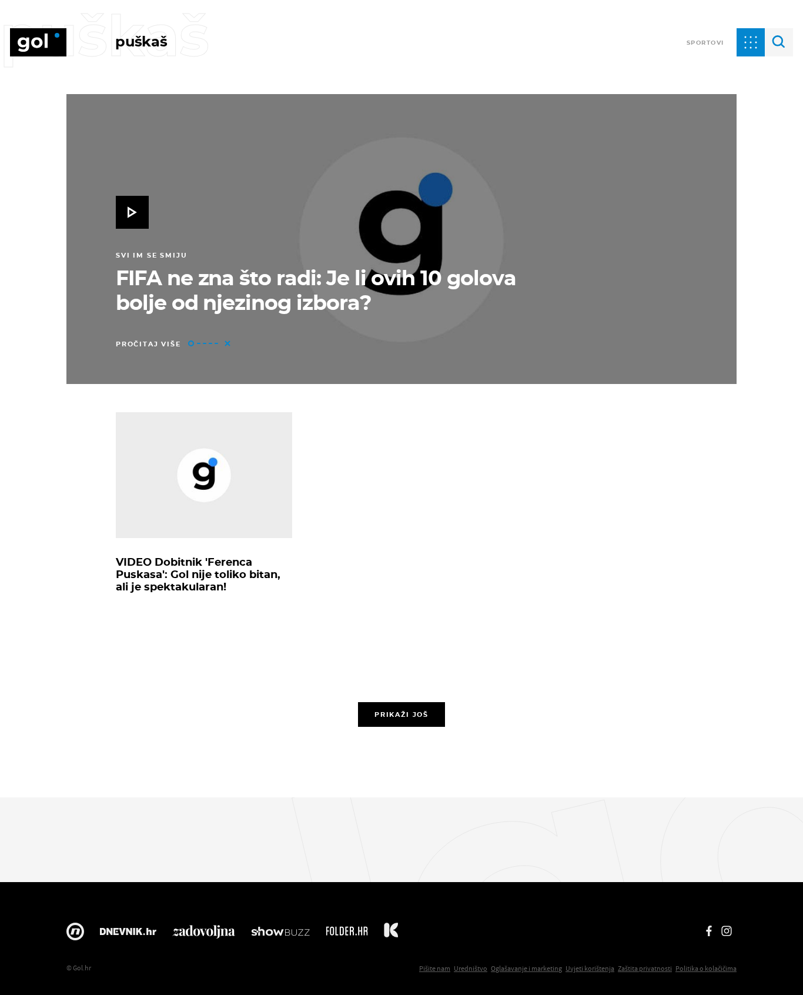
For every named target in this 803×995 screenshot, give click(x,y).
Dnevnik (128, 934)
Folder (347, 934)
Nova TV (75, 934)
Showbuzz (280, 934)
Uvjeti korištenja (590, 968)
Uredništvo (470, 968)
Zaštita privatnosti (645, 968)
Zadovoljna (203, 934)
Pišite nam (434, 968)
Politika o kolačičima (706, 968)
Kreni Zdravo (391, 934)
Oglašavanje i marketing (526, 968)
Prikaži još (401, 714)
